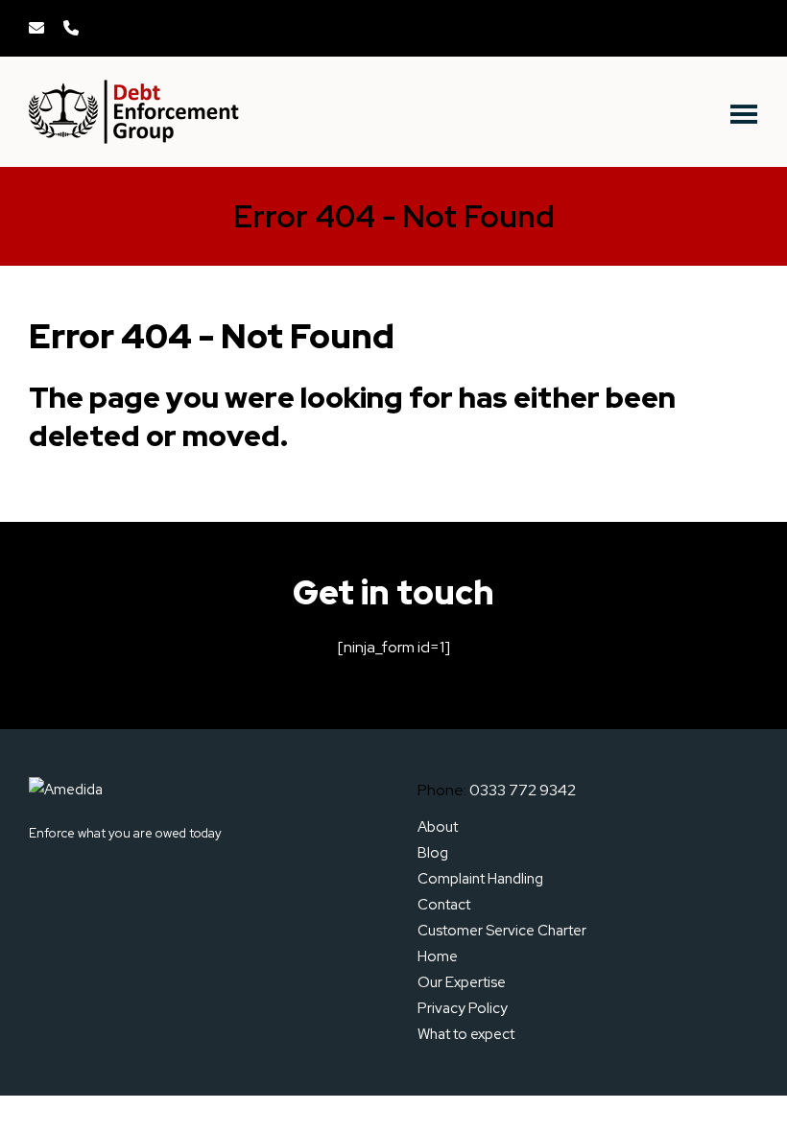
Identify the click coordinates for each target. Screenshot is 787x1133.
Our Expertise (461, 982)
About (437, 827)
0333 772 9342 (522, 790)
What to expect (465, 1034)
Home (437, 956)
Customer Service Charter (501, 930)
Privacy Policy (462, 1008)
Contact (443, 904)
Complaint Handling (480, 878)
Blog (432, 852)
